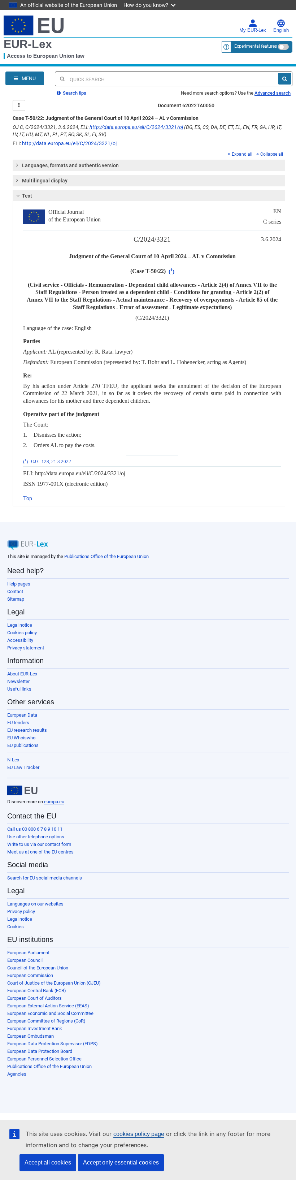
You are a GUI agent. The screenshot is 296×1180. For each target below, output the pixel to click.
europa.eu (54, 801)
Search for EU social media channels (44, 878)
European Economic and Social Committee (50, 1013)
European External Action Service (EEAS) (48, 1005)
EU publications (23, 745)
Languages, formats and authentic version (70, 165)
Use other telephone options (35, 836)
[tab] (149, 165)
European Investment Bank (34, 1028)
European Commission (30, 975)
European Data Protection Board (39, 1051)
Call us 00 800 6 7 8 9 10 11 (34, 829)
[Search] (284, 79)
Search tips (74, 93)
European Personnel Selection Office (44, 1059)
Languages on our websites (35, 904)
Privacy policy (21, 911)
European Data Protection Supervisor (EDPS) (52, 1043)
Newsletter (18, 681)
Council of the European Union (37, 968)
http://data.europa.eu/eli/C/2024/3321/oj (136, 127)
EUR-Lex (28, 44)
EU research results (27, 730)
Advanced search (272, 93)
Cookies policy (22, 632)
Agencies (16, 1074)
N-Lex (13, 759)
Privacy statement (25, 647)
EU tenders (18, 722)
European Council (25, 960)
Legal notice (19, 625)
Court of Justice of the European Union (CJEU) (54, 983)
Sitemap (15, 599)
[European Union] (22, 791)
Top (27, 498)
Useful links (19, 689)
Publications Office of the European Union (106, 556)
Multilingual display (45, 180)
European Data (22, 715)
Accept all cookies (48, 1162)
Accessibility (20, 640)
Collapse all (271, 154)
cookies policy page (138, 1134)
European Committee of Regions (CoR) (46, 1021)
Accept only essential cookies (121, 1162)
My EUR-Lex (252, 30)
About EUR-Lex (22, 674)
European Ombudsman (30, 1036)
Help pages (18, 584)
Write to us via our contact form (39, 844)
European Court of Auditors (34, 998)
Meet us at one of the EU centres (40, 852)
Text (27, 196)
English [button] (281, 30)
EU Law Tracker (23, 767)
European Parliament (28, 952)
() (171, 271)
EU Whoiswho (21, 737)
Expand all (242, 154)
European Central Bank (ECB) (36, 990)
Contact (15, 591)
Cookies (15, 926)
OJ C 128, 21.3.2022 (51, 461)
